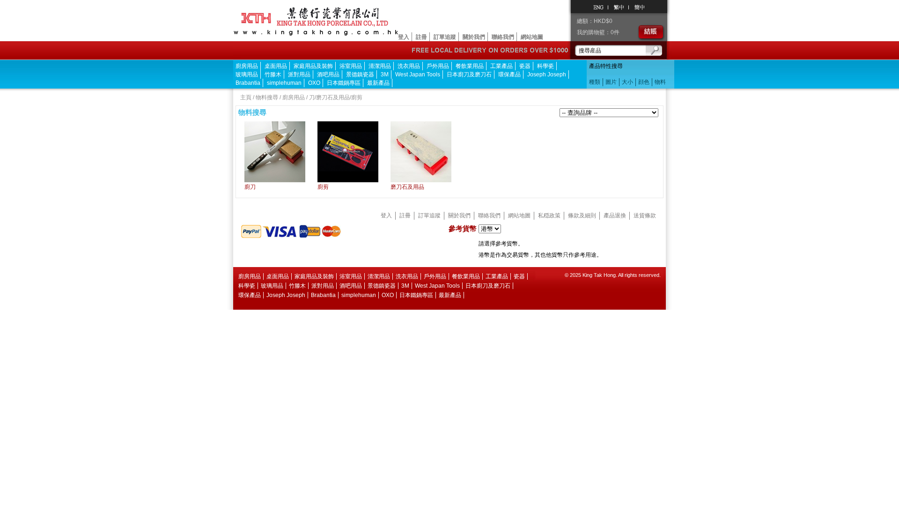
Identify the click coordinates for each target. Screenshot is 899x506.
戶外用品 (438, 66)
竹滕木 (273, 74)
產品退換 (615, 215)
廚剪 (323, 187)
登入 (403, 37)
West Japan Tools (417, 74)
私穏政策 (549, 215)
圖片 (611, 82)
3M (385, 74)
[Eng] (599, 6)
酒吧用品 (328, 74)
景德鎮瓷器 (360, 74)
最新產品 (378, 83)
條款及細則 (582, 215)
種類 (594, 82)
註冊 (421, 37)
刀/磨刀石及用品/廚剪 (335, 97)
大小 (627, 82)
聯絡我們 (503, 37)
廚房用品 (247, 66)
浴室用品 (350, 66)
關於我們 (474, 37)
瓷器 (525, 66)
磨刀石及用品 (407, 187)
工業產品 (501, 66)
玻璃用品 (247, 74)
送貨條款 (645, 215)
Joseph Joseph (546, 74)
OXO (314, 83)
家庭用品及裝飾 (313, 66)
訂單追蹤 (445, 37)
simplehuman (284, 83)
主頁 (245, 97)
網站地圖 (532, 37)
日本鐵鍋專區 (344, 83)
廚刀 (250, 187)
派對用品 (299, 74)
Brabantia (248, 83)
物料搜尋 (267, 97)
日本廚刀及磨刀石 (469, 74)
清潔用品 (379, 66)
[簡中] (639, 6)
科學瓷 (545, 66)
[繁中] (618, 6)
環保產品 (509, 74)
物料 (660, 82)
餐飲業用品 (470, 66)
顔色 (643, 82)
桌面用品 (276, 66)
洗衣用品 (409, 66)
